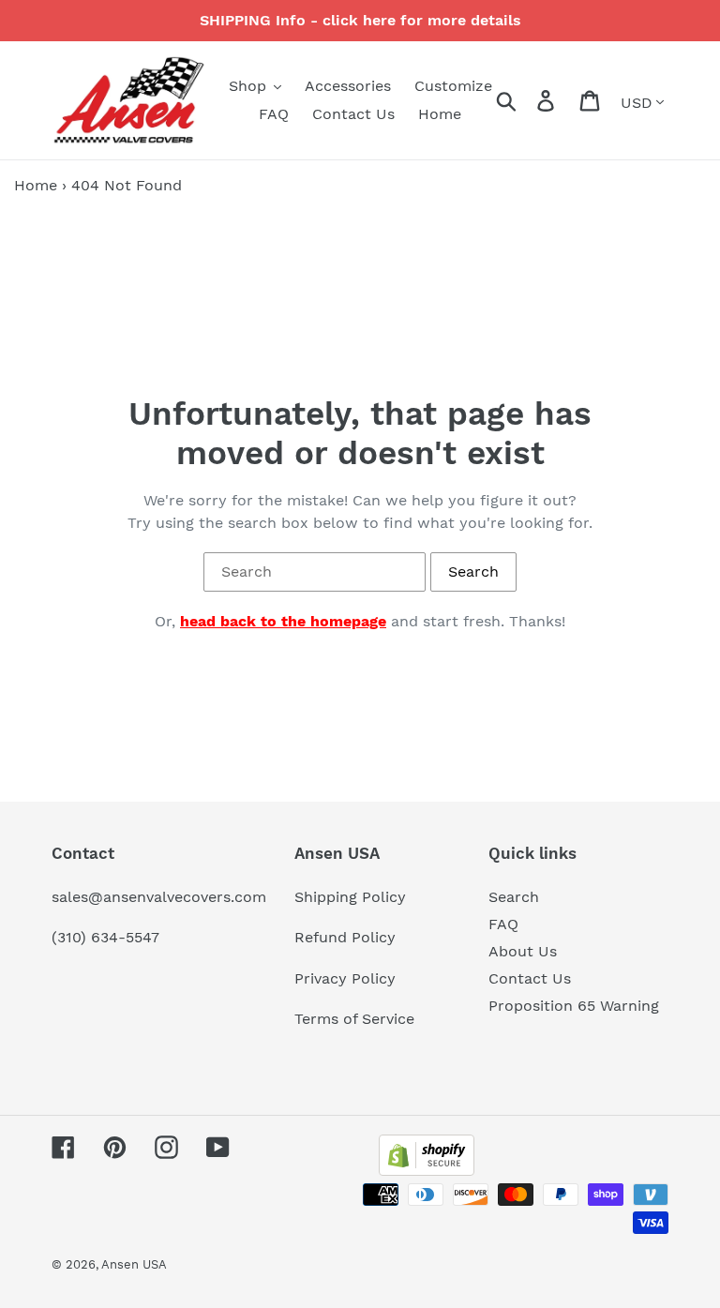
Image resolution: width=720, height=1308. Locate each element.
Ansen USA (134, 1264)
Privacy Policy (345, 978)
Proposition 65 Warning (573, 1006)
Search (513, 897)
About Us (522, 951)
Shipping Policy (350, 897)
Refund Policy (345, 937)
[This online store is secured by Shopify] (426, 1171)
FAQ (503, 924)
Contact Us (529, 978)
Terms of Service (354, 1019)
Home (35, 185)
